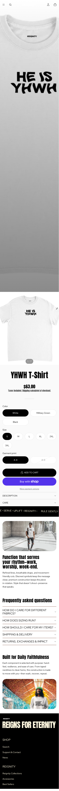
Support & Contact (12, 752)
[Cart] (55, 4)
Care (5, 502)
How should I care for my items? (28, 627)
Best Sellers (8, 784)
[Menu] (3, 4)
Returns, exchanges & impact (25, 641)
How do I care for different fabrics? (24, 611)
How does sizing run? (19, 620)
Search (6, 746)
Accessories (8, 778)
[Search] (10, 4)
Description (10, 495)
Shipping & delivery (17, 634)
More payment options (29, 489)
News (5, 757)
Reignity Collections (12, 773)
